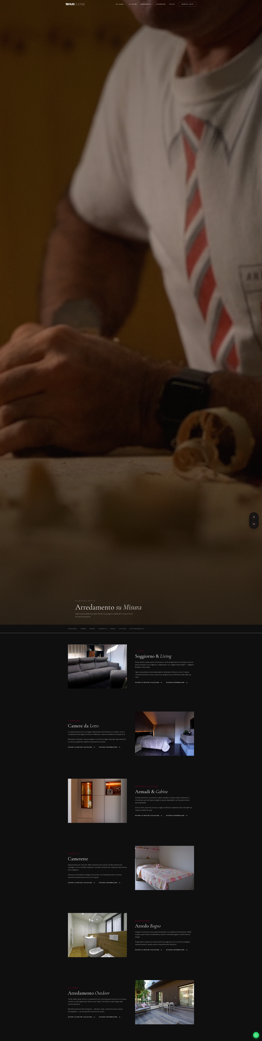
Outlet (172, 4)
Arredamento (145, 4)
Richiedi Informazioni (175, 682)
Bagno (113, 628)
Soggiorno (72, 628)
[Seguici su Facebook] (254, 517)
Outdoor (122, 628)
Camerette (102, 628)
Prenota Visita (188, 4)
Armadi (92, 628)
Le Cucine (133, 4)
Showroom (160, 4)
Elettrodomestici (136, 628)
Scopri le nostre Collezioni (147, 682)
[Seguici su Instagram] (254, 524)
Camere (83, 628)
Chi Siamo (120, 4)
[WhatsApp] (256, 1035)
